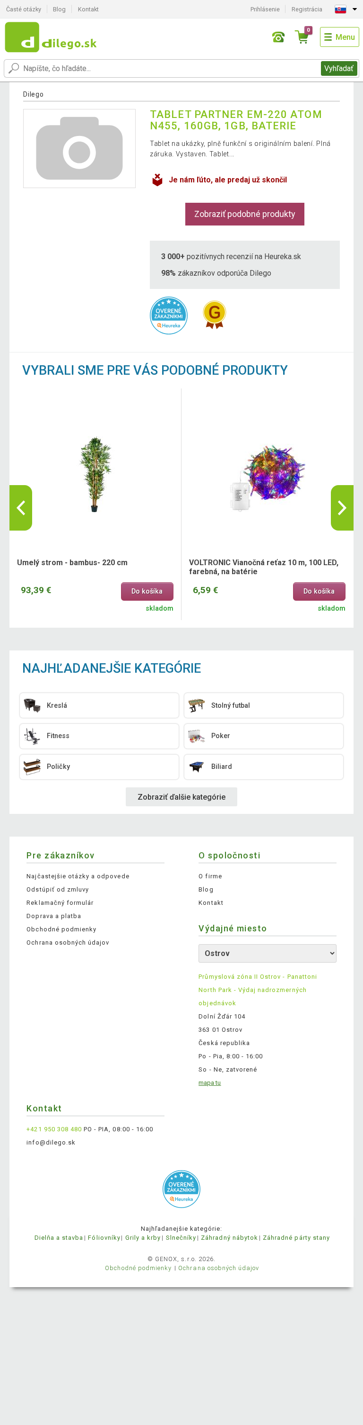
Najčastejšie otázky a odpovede (77, 876)
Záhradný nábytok (229, 1237)
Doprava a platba (53, 916)
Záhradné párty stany (296, 1237)
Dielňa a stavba (59, 1237)
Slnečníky (181, 1237)
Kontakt (88, 9)
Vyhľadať (339, 68)
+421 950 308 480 (54, 1129)
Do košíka (147, 591)
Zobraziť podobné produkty (244, 214)
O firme (210, 876)
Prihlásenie (265, 9)
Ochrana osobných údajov (67, 942)
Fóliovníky (104, 1237)
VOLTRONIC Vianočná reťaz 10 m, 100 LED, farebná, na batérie (263, 567)
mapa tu (210, 1082)
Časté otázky (23, 9)
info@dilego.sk (51, 1142)
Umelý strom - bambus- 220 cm (72, 562)
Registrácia (307, 9)
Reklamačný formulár (60, 902)
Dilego (33, 94)
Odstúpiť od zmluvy (57, 889)
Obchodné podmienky (61, 929)
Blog (59, 9)
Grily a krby (143, 1237)
